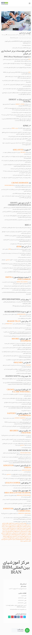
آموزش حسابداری (23, 525)
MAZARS (18, 362)
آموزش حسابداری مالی (26, 533)
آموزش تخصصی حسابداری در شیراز (19, 523)
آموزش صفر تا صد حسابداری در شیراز (17, 536)
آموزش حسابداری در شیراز (25, 528)
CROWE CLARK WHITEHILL (19, 391)
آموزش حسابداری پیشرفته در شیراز (12, 525)
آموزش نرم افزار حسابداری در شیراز (19, 538)
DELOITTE (18, 150)
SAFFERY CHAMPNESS (20, 418)
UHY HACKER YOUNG (25, 453)
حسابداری (8, 260)
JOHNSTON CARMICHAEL (24, 513)
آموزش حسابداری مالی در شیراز (15, 533)
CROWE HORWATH (19, 183)
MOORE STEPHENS (21, 340)
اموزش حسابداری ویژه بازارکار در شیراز (20, 539)
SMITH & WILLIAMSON (22, 282)
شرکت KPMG (15, 128)
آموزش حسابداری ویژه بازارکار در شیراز (16, 534)
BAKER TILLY (14, 321)
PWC (29, 59)
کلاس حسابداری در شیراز (25, 541)
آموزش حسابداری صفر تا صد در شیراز (20, 530)
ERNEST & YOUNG (20, 104)
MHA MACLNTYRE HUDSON (17, 493)
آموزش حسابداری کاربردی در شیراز (9, 531)
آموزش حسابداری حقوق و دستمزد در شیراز (10, 526)
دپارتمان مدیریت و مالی (12, 35)
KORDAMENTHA (21, 314)
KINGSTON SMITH (26, 470)
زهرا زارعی (19, 35)
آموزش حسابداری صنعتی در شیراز (24, 531)
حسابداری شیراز (4, 539)
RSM (19, 246)
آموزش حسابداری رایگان (15, 528)
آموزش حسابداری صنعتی (8, 530)
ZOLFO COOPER (13, 483)
